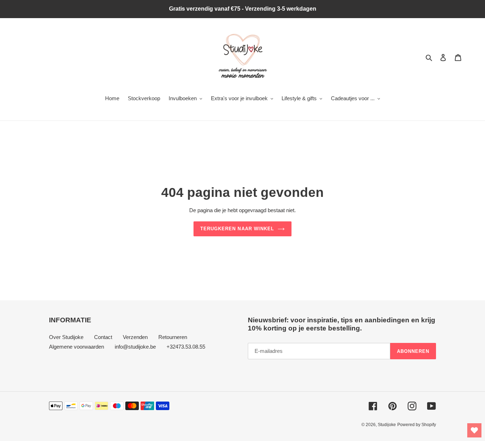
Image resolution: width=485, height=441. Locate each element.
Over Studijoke (66, 337)
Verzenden (135, 337)
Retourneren (172, 337)
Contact (103, 337)
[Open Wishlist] (474, 430)
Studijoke (387, 424)
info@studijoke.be (135, 347)
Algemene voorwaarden (76, 347)
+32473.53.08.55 (186, 347)
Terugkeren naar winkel (237, 228)
